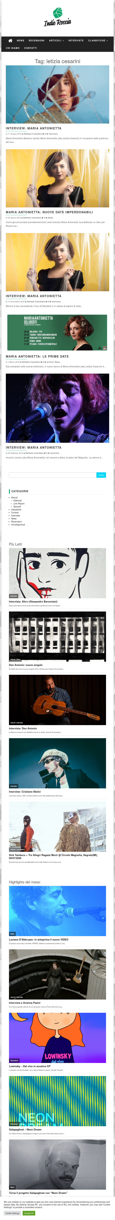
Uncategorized (18, 524)
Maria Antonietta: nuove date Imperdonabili (49, 212)
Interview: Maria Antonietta (34, 128)
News (20, 40)
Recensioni (37, 40)
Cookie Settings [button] (12, 1213)
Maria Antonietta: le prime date (37, 356)
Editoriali (17, 500)
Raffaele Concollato (33, 134)
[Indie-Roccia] (10, 40)
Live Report (18, 503)
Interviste (76, 40)
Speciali (17, 506)
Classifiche (97, 40)
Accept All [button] (28, 1213)
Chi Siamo (13, 47)
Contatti (30, 47)
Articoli (55, 40)
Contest (15, 512)
